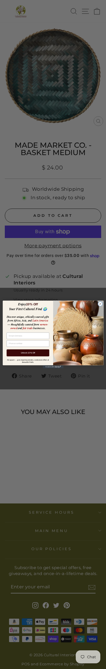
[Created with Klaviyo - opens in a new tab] (53, 366)
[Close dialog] (100, 304)
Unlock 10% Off (28, 353)
